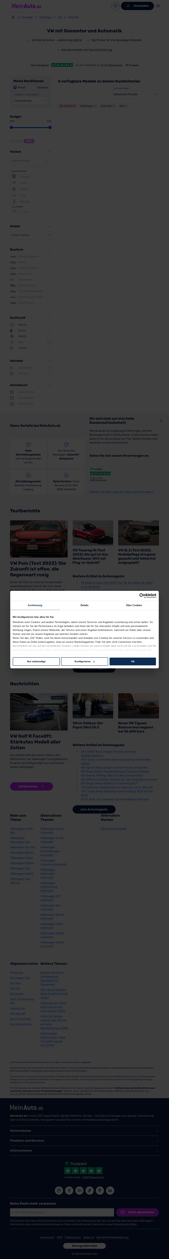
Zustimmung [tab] (35, 605)
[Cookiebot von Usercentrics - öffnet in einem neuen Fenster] (141, 595)
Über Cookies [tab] (134, 605)
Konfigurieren (83, 661)
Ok (133, 661)
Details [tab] (85, 605)
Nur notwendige (36, 661)
